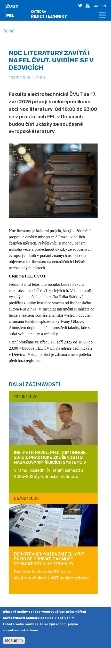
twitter (81, 6)
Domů (9, 31)
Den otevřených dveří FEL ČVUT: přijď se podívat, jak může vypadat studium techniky (49, 559)
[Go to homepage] (17, 12)
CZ (95, 6)
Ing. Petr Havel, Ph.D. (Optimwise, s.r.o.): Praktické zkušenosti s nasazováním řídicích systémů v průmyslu (50, 460)
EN (103, 6)
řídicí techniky (49, 14)
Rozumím (14, 640)
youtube (88, 6)
